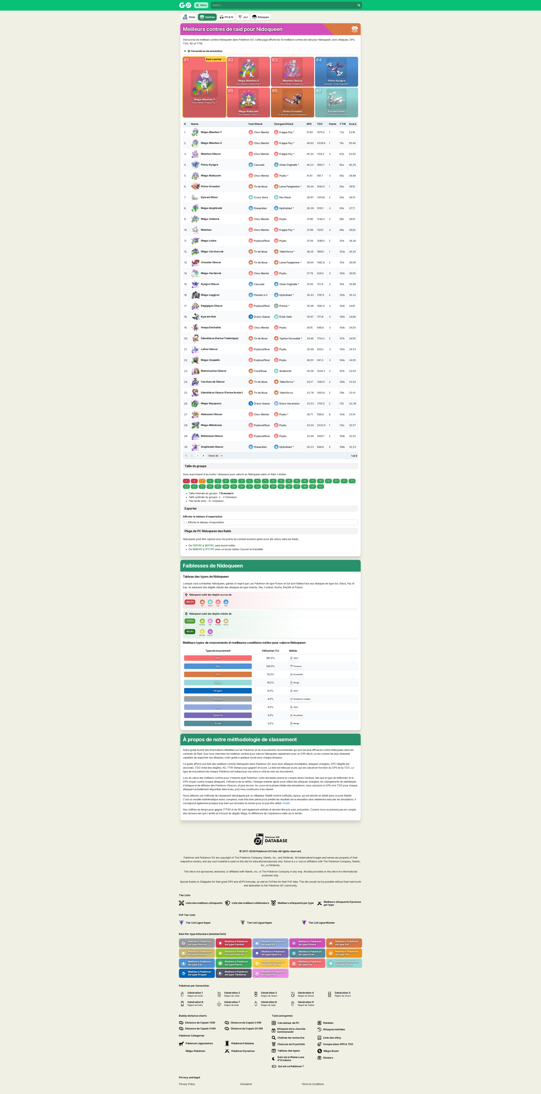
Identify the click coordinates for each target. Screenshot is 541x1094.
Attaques (263, 17)
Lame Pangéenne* (290, 186)
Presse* (284, 305)
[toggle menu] (359, 5)
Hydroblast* (286, 208)
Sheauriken (260, 208)
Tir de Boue (260, 186)
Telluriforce (286, 392)
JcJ (245, 17)
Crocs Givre (261, 197)
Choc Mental (261, 132)
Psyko (283, 219)
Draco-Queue (262, 316)
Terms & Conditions (313, 1084)
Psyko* (283, 175)
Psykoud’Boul (262, 240)
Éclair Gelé (285, 316)
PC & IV (229, 17)
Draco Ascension (289, 403)
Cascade (259, 164)
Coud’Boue (260, 371)
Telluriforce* (287, 251)
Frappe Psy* (286, 132)
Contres (210, 17)
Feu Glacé (285, 197)
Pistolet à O (260, 295)
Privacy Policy (187, 1084)
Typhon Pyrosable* (290, 338)
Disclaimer (246, 1084)
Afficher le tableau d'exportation (202, 516)
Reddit (286, 803)
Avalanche (285, 371)
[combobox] (283, 5)
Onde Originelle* (289, 164)
